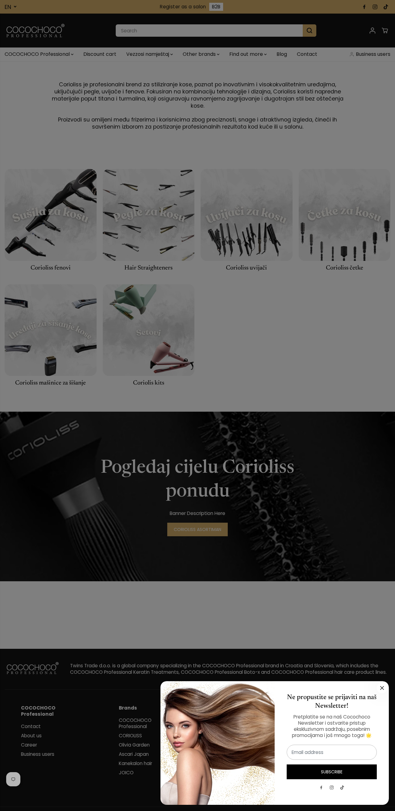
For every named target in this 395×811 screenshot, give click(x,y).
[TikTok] (342, 787)
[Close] (382, 688)
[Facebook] (321, 787)
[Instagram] (331, 787)
